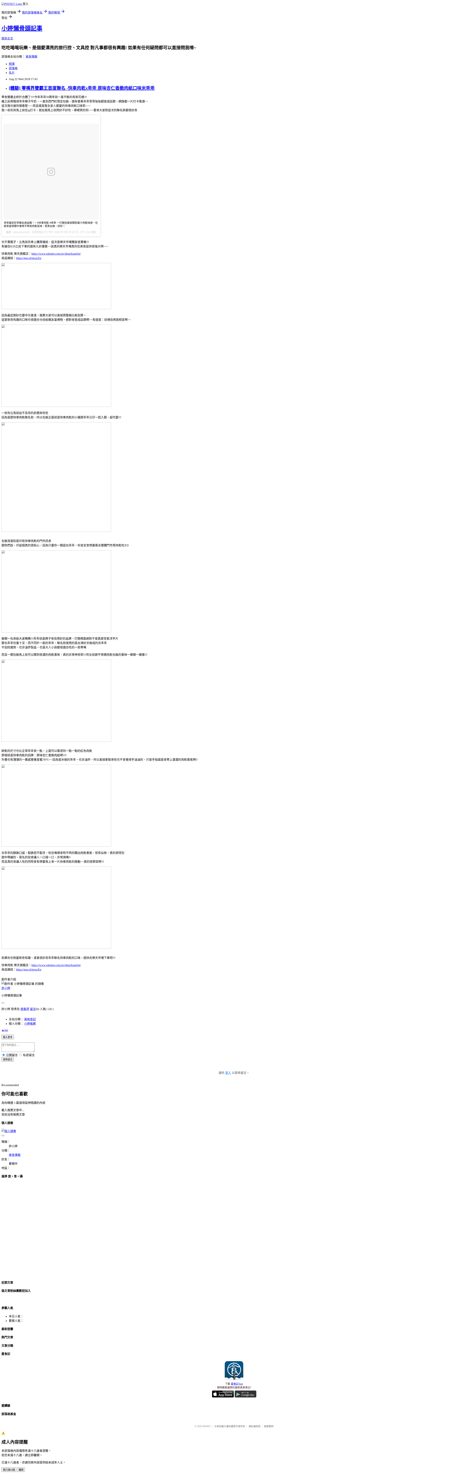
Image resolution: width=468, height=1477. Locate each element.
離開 (21, 1469)
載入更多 (7, 1037)
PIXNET (207, 1426)
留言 (33, 1009)
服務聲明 (268, 1426)
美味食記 (30, 1019)
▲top (4, 1030)
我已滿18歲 (9, 1469)
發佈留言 (7, 1059)
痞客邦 (24, 1009)
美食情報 (31, 56)
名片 (12, 72)
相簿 (12, 63)
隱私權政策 (255, 1426)
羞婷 (8, 232)
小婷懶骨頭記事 (21, 28)
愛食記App (237, 1383)
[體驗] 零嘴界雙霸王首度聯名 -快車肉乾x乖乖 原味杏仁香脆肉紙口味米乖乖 (82, 88)
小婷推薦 (30, 1023)
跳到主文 (7, 38)
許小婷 (5, 988)
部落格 (13, 68)
